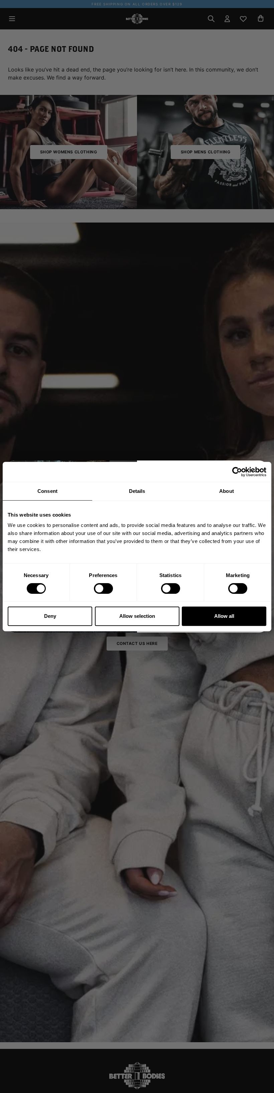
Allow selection (137, 616)
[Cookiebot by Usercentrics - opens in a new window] (237, 472)
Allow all (224, 616)
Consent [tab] (47, 491)
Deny (50, 616)
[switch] (103, 588)
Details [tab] (137, 491)
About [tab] (226, 491)
